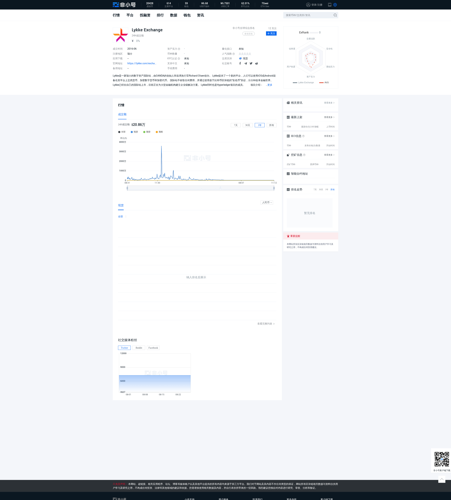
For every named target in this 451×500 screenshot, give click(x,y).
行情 (116, 15)
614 (169, 3)
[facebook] (240, 64)
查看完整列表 (265, 323)
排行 (160, 15)
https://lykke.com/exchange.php (142, 63)
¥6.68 (204, 3)
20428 (149, 3)
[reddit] (256, 64)
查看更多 (328, 103)
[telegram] (245, 64)
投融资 (145, 15)
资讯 (200, 15)
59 (186, 3)
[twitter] (251, 64)
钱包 (187, 15)
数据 (173, 15)
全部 (120, 216)
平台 (130, 15)
